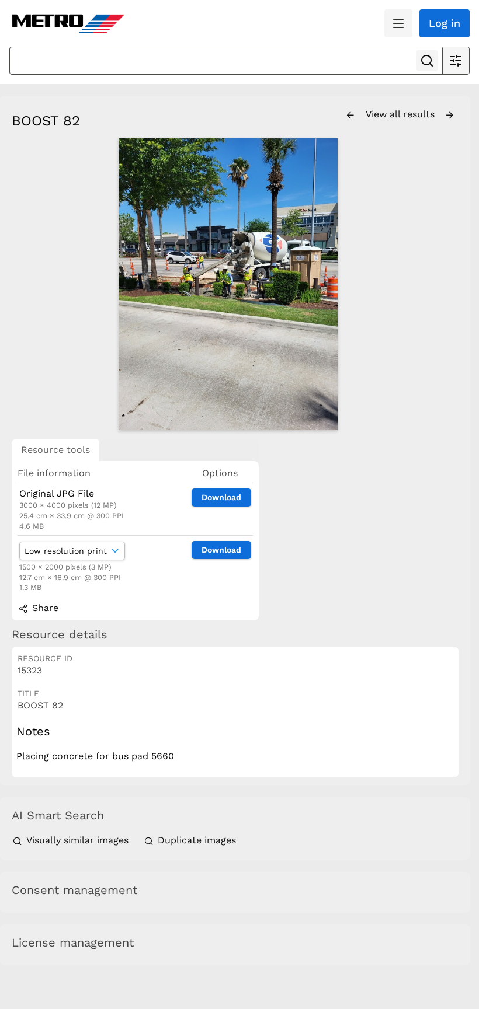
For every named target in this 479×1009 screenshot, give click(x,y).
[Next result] (450, 115)
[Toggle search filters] (455, 60)
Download (221, 497)
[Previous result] (350, 115)
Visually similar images (77, 840)
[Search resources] (427, 60)
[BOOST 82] (228, 284)
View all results (402, 114)
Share (43, 607)
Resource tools (55, 449)
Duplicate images (195, 840)
